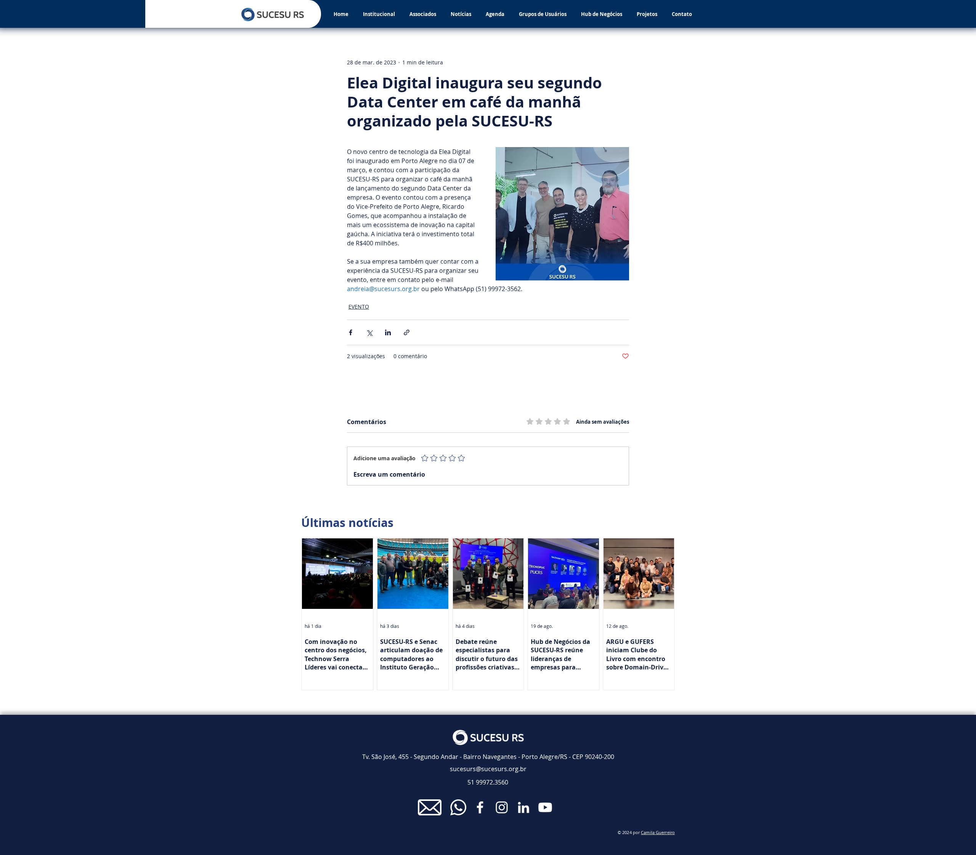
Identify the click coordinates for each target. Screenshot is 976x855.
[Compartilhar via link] (406, 332)
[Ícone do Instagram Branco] (502, 807)
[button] (379, 14)
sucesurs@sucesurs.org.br (488, 769)
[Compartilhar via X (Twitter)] (369, 332)
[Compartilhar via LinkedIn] (388, 332)
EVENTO (358, 306)
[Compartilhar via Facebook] (350, 332)
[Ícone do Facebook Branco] (480, 807)
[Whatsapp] (458, 807)
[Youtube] (545, 807)
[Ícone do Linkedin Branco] (523, 807)
